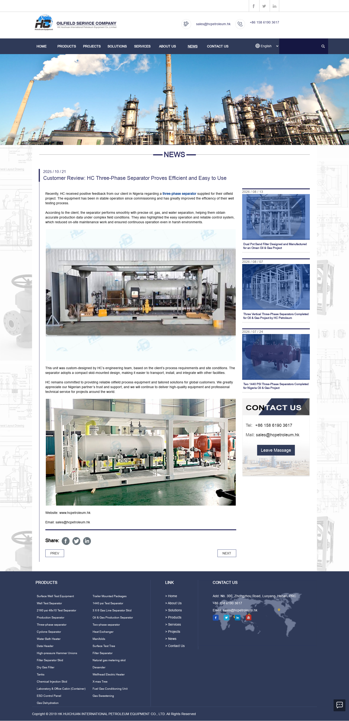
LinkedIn (87, 541)
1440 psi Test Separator (108, 603)
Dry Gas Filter (45, 667)
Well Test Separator (49, 603)
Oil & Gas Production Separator (113, 617)
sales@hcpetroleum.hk (213, 24)
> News (170, 638)
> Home (171, 596)
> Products (173, 617)
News (193, 46)
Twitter (76, 541)
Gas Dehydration (48, 703)
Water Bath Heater (49, 639)
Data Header (45, 646)
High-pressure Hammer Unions (57, 653)
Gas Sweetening (103, 696)
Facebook (66, 541)
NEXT (226, 553)
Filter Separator (103, 653)
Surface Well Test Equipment (55, 596)
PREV (54, 553)
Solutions (117, 46)
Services (142, 46)
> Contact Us (175, 645)
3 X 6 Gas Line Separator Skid (112, 610)
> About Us (173, 603)
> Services (173, 624)
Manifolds (99, 639)
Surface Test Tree (104, 646)
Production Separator (50, 617)
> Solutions (173, 610)
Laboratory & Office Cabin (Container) (61, 689)
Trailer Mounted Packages (110, 596)
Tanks (40, 674)
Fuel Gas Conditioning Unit (110, 689)
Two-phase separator (106, 625)
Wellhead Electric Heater (109, 674)
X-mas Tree (100, 682)
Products (66, 46)
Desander (99, 667)
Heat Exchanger (103, 632)
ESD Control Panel (49, 696)
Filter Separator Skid (50, 660)
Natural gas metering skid (109, 660)
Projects (92, 46)
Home (42, 46)
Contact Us (217, 46)
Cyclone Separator (49, 632)
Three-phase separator (51, 625)
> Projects (172, 631)
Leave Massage (276, 450)
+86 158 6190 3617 (264, 22)
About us (167, 46)
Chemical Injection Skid (52, 682)
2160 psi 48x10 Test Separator (56, 610)
